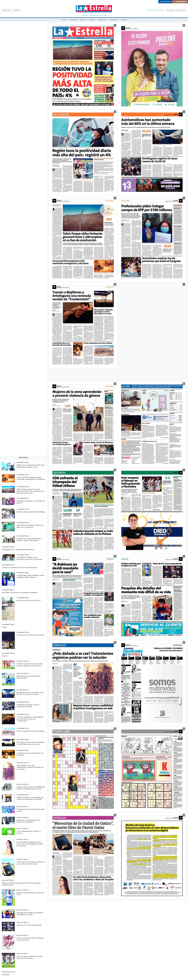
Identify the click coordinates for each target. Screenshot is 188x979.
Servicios (92, 20)
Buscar (17, 10)
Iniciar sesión (181, 10)
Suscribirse (170, 10)
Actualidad (73, 20)
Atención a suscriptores (156, 10)
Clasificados (102, 20)
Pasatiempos (113, 20)
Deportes (83, 20)
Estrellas (124, 20)
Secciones (7, 10)
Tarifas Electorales (165, 1)
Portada (64, 20)
